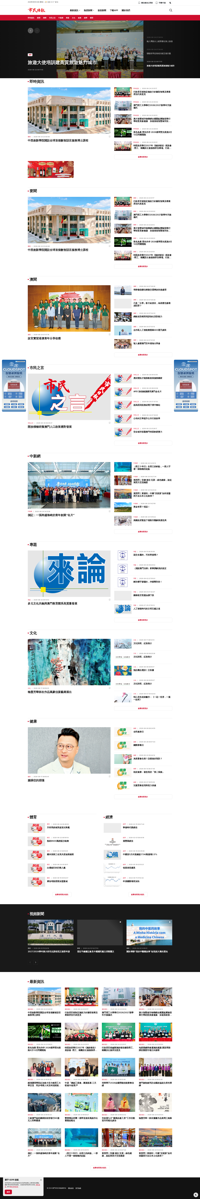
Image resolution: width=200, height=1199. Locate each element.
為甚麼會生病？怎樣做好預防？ (147, 758)
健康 (79, 18)
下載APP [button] (114, 10)
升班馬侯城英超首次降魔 (58, 827)
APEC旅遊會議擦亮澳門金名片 (147, 391)
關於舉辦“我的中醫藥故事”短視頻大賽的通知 (48, 951)
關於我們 (126, 10)
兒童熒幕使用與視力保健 (144, 785)
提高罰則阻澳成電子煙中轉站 (146, 405)
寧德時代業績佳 (130, 827)
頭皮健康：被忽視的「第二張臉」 (148, 772)
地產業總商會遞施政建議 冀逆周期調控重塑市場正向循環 (154, 1048)
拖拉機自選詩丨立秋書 (143, 670)
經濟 (85, 18)
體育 (91, 18)
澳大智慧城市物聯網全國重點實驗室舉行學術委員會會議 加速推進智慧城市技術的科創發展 (151, 121)
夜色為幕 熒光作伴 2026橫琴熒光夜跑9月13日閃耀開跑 (44, 1048)
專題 (67, 18)
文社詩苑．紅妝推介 (142, 643)
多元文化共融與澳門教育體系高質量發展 (52, 603)
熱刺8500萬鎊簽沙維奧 (58, 841)
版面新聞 (102, 10)
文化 (73, 18)
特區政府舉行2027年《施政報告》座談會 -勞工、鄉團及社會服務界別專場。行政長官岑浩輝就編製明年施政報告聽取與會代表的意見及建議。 (152, 149)
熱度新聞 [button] (88, 10)
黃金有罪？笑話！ (141, 507)
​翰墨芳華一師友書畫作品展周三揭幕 (155, 1118)
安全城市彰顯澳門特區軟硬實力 (147, 432)
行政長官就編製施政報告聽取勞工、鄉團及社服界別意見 (118, 1048)
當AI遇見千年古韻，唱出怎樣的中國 (143, 951)
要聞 (38, 18)
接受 (8, 1192)
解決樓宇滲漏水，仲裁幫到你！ (147, 581)
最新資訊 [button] (74, 10)
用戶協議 (78, 1188)
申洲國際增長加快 (131, 881)
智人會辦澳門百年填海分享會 (146, 343)
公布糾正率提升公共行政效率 (146, 418)
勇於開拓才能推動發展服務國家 (147, 378)
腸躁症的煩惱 (36, 780)
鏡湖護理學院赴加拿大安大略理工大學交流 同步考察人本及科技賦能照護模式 (44, 1085)
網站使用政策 (14, 1187)
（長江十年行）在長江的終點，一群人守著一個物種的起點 (81, 1154)
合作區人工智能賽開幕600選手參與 (149, 330)
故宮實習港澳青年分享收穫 (44, 338)
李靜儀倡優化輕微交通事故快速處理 (149, 289)
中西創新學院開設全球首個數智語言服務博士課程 (58, 140)
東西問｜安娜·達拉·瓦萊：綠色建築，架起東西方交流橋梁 (117, 1154)
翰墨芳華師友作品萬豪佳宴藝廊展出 (50, 692)
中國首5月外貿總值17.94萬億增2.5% (140, 854)
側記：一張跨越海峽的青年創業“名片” (51, 515)
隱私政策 (71, 1188)
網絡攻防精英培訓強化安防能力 (147, 316)
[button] (41, 1180)
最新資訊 (30, 1009)
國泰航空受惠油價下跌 (143, 595)
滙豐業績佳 (128, 841)
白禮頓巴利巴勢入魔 (56, 868)
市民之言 (52, 18)
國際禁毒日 (138, 745)
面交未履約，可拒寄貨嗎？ (145, 555)
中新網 (60, 18)
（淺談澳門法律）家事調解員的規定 (149, 568)
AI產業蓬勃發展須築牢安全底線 (60, 62)
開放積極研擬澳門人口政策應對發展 (50, 426)
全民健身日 (138, 731)
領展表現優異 (129, 868)
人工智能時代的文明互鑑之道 (146, 608)
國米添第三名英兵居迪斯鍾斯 (60, 854)
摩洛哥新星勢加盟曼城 (57, 881)
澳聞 (44, 18)
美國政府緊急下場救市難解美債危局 (149, 520)
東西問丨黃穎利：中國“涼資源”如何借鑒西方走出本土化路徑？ (151, 494)
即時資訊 (31, 18)
